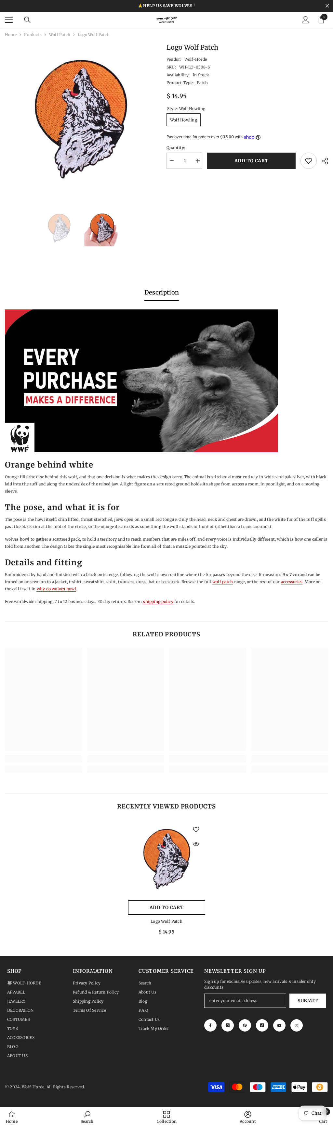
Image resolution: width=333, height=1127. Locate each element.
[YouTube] (279, 1025)
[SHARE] (322, 161)
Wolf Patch (59, 34)
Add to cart (253, 161)
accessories (292, 581)
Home (11, 34)
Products (33, 34)
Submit (308, 1001)
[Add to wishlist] (308, 161)
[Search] (27, 20)
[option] (81, 118)
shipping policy (158, 601)
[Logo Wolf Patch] (166, 858)
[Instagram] (227, 1025)
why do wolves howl (56, 588)
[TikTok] (262, 1025)
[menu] (9, 20)
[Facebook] (210, 1025)
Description (161, 292)
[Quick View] (196, 844)
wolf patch (222, 581)
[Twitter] (296, 1025)
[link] (43, 758)
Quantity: (175, 147)
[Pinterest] (245, 1025)
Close (327, 6)
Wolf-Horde (195, 59)
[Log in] (305, 19)
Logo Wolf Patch (166, 921)
